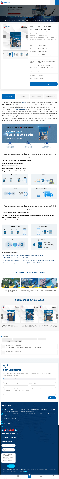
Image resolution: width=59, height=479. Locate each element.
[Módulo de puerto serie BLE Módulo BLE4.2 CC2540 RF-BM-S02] (11, 314)
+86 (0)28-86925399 (11, 418)
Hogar (8, 20)
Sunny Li (10, 423)
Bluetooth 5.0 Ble (7, 339)
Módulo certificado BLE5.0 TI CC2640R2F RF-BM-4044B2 (23, 379)
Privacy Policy (5, 471)
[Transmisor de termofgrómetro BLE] (29, 282)
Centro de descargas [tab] (36, 96)
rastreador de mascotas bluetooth (11, 290)
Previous (2, 285)
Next (57, 285)
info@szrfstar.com (18, 420)
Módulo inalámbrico (17, 20)
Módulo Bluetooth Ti (8, 341)
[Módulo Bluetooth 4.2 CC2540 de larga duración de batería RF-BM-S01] (48, 314)
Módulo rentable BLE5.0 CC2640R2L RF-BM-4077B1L (29, 326)
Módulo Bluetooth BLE (19, 339)
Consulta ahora (42, 84)
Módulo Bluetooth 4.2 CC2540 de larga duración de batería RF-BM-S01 (48, 326)
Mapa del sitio (52, 469)
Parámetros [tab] (22, 96)
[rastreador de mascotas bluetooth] (10, 282)
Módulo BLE (26, 20)
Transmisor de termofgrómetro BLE (29, 290)
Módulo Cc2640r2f (31, 339)
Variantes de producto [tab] (50, 96)
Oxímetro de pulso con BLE (48, 290)
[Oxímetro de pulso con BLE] (48, 282)
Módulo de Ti (41, 339)
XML (46, 469)
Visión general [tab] (8, 96)
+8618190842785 (14, 426)
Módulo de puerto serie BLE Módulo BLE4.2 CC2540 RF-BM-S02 (10, 326)
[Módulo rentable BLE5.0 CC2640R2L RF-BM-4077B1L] (29, 314)
